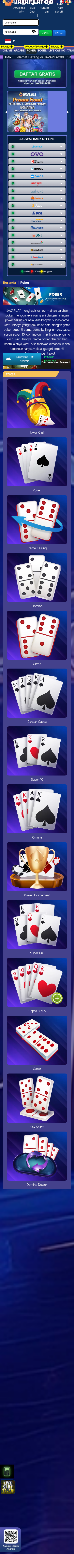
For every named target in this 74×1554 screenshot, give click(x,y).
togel (42, 50)
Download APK (19, 9)
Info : (9, 57)
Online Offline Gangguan (38, 271)
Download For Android (24, 359)
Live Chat (32, 9)
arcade (19, 50)
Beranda (9, 282)
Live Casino (57, 50)
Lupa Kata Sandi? (59, 7)
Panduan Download (50, 359)
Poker (31, 50)
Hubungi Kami (45, 9)
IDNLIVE (7, 50)
